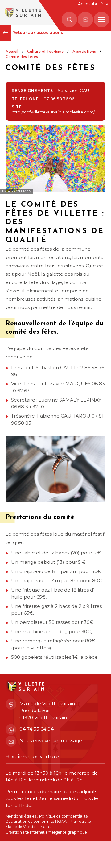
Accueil (12, 52)
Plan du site (80, 821)
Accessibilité (90, 4)
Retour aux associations (37, 32)
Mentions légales (21, 816)
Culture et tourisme (45, 52)
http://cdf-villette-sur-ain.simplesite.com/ (53, 111)
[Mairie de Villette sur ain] (22, 12)
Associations (84, 52)
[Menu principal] (101, 19)
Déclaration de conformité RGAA (36, 821)
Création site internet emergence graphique (46, 832)
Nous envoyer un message (50, 741)
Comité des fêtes (22, 57)
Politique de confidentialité (63, 816)
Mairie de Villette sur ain (27, 826)
